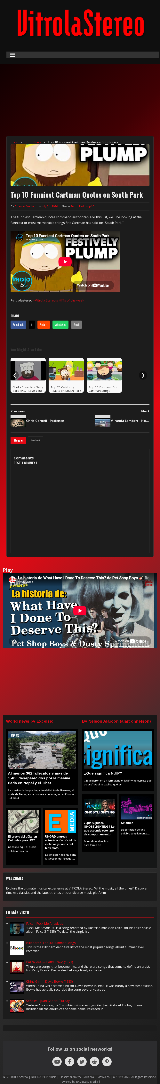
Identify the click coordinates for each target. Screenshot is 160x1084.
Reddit (43, 324)
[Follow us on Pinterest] (107, 1061)
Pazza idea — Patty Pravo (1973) (49, 962)
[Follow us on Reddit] (94, 1061)
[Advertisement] (80, 103)
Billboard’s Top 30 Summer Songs (51, 943)
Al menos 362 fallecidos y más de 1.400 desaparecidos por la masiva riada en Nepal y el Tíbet (39, 778)
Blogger (18, 440)
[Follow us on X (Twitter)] (82, 1061)
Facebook (18, 324)
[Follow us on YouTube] (57, 1061)
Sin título (127, 823)
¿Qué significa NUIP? (103, 773)
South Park (78, 206)
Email (76, 324)
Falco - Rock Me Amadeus (44, 923)
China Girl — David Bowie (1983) (49, 981)
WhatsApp (60, 324)
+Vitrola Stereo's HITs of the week (58, 300)
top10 (90, 206)
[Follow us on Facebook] (69, 1061)
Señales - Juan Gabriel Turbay (48, 1001)
